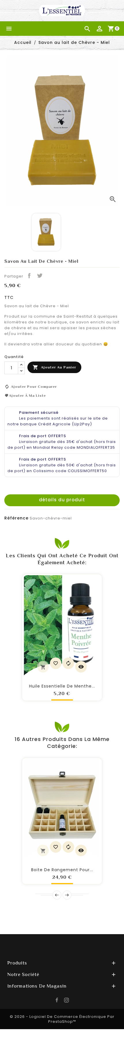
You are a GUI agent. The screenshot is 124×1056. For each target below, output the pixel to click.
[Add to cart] (43, 667)
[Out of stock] (43, 850)
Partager (29, 275)
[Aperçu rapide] (81, 667)
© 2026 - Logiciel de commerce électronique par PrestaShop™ (62, 1019)
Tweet (39, 275)
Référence (16, 518)
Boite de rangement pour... (62, 870)
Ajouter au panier (54, 367)
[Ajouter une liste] (55, 663)
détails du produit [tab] (62, 500)
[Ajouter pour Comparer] (68, 663)
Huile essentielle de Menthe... (62, 686)
